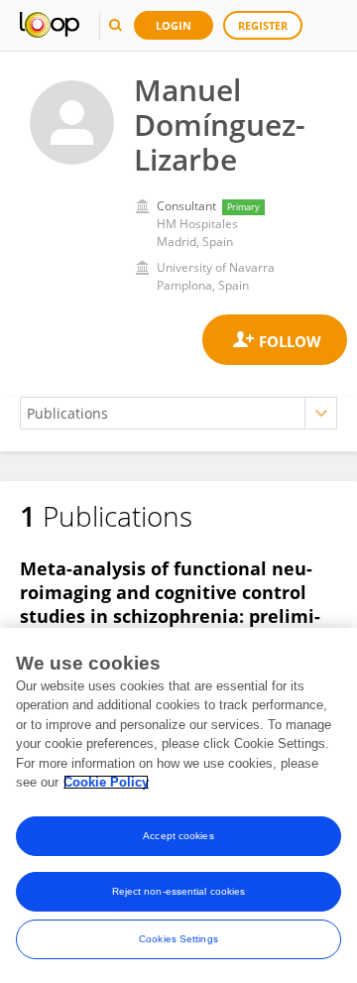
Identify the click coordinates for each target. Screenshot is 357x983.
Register (263, 25)
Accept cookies (178, 835)
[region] (178, 805)
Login (173, 25)
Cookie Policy (106, 782)
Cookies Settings (178, 938)
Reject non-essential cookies (179, 891)
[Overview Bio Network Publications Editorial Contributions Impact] (178, 413)
